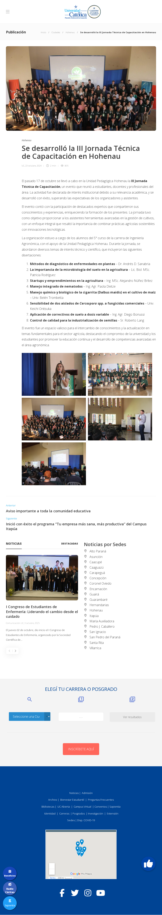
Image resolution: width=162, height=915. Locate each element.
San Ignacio (97, 632)
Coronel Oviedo (100, 583)
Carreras (64, 813)
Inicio (43, 32)
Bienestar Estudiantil (72, 799)
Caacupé (95, 562)
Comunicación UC (15, 623)
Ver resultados (132, 717)
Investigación (95, 813)
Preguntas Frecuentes (101, 799)
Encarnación (98, 589)
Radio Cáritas (10, 890)
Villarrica (95, 648)
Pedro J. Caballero (102, 626)
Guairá (94, 594)
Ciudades (56, 32)
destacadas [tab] (69, 543)
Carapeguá (97, 573)
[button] (148, 863)
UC (23, 165)
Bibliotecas (47, 806)
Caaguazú (96, 567)
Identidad (50, 813)
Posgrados (79, 813)
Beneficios (10, 875)
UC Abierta (63, 806)
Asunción (96, 557)
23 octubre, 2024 (33, 165)
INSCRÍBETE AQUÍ (81, 749)
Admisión (87, 793)
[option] (42, 598)
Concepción (97, 578)
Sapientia (115, 806)
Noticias (74, 793)
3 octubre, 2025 (32, 623)
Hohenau (70, 32)
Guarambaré (98, 599)
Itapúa (94, 616)
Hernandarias (99, 605)
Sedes (71, 820)
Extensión (112, 813)
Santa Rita (96, 642)
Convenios (100, 806)
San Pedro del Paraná (104, 637)
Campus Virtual (82, 806)
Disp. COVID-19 (86, 820)
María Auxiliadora (101, 621)
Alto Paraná (97, 551)
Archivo (52, 799)
